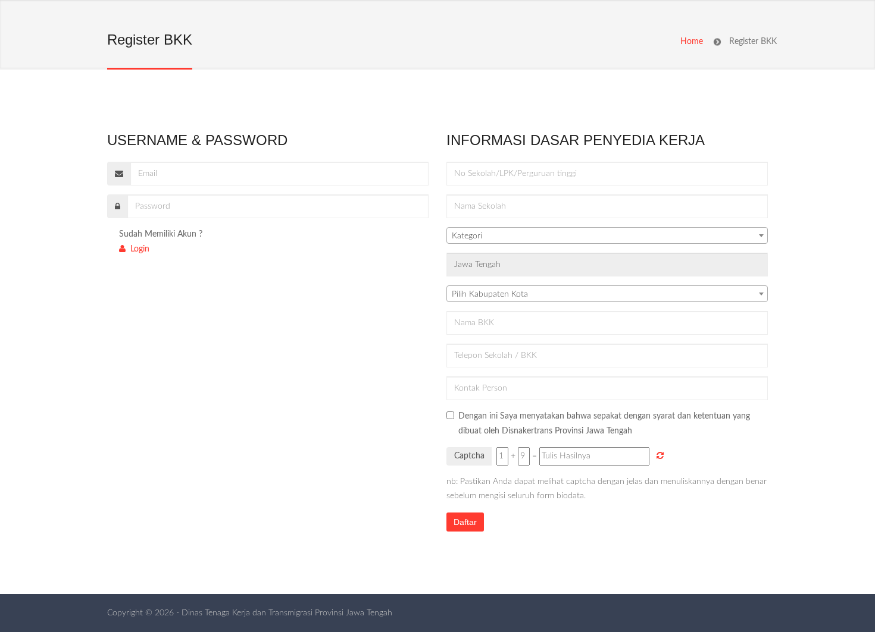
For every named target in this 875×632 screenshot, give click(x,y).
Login (137, 249)
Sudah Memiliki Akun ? (160, 234)
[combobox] (607, 235)
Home (691, 41)
